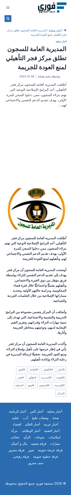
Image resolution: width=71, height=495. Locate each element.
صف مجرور (35, 463)
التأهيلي (48, 369)
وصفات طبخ (40, 418)
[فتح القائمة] (8, 7)
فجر (21, 377)
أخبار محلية (61, 41)
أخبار (61, 369)
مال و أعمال (19, 444)
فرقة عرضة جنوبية (50, 450)
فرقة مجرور (16, 450)
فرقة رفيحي (21, 456)
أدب (25, 418)
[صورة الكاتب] (64, 76)
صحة (55, 418)
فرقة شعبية (38, 444)
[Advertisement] (35, 149)
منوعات (39, 437)
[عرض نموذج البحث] (8, 18)
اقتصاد (17, 424)
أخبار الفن (36, 411)
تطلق (32, 377)
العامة (34, 369)
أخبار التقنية (52, 431)
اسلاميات (54, 437)
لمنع (31, 385)
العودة (60, 377)
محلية (19, 385)
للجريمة (59, 385)
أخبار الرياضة (17, 411)
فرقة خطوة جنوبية (45, 456)
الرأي (26, 437)
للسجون (44, 385)
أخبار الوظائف (30, 431)
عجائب (15, 437)
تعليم (15, 418)
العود (21, 369)
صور (31, 450)
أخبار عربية (51, 424)
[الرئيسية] (65, 30)
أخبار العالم (32, 424)
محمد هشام (44, 76)
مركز (61, 393)
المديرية (46, 377)
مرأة (14, 431)
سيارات (55, 444)
